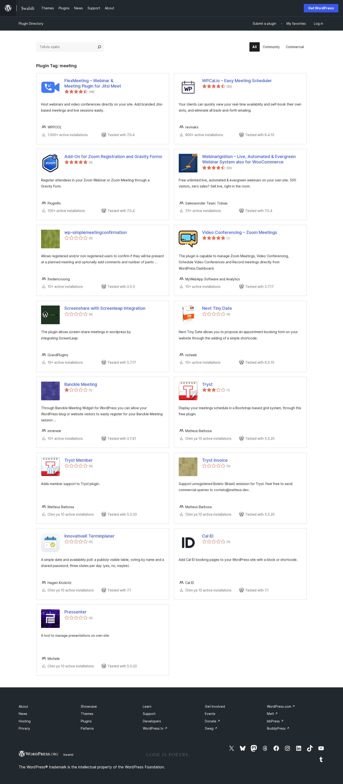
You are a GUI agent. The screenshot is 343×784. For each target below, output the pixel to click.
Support (149, 714)
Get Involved (215, 706)
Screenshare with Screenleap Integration (104, 308)
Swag (211, 728)
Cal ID (208, 536)
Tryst (207, 384)
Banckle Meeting (80, 384)
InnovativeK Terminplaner (89, 536)
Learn (147, 706)
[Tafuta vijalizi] (99, 47)
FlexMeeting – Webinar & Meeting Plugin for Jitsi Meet (92, 83)
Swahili (68, 754)
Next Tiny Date (217, 308)
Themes (87, 714)
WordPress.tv (155, 728)
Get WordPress (321, 8)
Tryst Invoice (215, 460)
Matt (272, 714)
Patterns (87, 728)
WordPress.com (281, 706)
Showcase (89, 706)
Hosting (25, 721)
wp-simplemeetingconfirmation (95, 232)
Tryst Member (78, 460)
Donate (212, 721)
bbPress (275, 721)
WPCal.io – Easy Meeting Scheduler (237, 80)
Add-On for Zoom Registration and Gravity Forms (113, 156)
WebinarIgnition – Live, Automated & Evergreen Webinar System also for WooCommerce (249, 159)
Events (210, 714)
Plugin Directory (31, 23)
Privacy (24, 728)
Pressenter (75, 611)
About (23, 706)
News (23, 714)
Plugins (86, 721)
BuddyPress (278, 728)
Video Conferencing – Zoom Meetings (239, 232)
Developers (152, 721)
